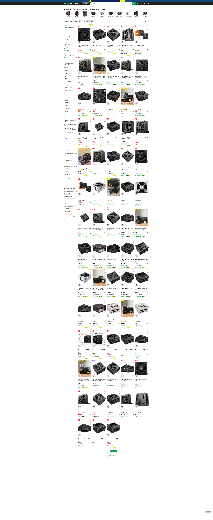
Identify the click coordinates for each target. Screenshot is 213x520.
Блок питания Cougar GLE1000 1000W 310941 (126, 380)
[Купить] (91, 50)
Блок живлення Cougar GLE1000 (127, 228)
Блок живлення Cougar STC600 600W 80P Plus (127, 168)
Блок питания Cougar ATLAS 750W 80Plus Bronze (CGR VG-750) (98, 380)
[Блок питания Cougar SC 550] (142, 156)
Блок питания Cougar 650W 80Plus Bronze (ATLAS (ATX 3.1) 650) (113, 107)
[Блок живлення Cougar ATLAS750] (85, 65)
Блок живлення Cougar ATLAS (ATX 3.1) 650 (127, 260)
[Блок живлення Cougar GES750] (113, 156)
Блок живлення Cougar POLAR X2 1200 (98, 198)
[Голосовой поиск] (130, 3)
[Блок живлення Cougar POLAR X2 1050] (85, 277)
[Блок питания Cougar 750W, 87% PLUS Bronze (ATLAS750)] (99, 217)
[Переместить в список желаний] (91, 27)
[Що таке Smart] (93, 24)
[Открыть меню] (65, 3)
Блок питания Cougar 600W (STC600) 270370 (112, 380)
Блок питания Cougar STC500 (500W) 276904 (97, 410)
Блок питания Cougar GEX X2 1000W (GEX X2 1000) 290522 (140, 410)
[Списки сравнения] (145, 3)
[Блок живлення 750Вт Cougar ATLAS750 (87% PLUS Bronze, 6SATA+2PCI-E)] (142, 65)
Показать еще (66, 50)
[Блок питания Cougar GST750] (113, 127)
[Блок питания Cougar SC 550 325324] (142, 368)
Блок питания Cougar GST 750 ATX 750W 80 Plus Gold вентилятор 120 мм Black (84, 350)
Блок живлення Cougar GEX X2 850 (99, 259)
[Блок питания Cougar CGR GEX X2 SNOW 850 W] (142, 308)
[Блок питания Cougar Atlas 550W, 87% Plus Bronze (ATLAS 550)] (85, 127)
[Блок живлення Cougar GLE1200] (85, 308)
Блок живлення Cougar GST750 (112, 438)
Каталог (86, 3)
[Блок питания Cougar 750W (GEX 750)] (127, 34)
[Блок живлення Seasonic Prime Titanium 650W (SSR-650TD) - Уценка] (127, 308)
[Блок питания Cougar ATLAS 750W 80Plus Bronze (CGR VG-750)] (99, 368)
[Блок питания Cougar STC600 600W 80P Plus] (113, 217)
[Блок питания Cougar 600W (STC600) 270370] (113, 368)
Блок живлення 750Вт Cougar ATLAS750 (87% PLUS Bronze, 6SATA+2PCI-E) (140, 77)
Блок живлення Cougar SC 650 (112, 259)
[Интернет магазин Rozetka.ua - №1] (73, 3)
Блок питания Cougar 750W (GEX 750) (127, 46)
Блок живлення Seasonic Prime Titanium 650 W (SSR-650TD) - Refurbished (83, 380)
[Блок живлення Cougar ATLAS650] (99, 156)
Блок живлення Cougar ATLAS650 (98, 167)
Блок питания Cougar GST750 (112, 137)
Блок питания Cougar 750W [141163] (84, 228)
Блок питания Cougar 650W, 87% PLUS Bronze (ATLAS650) (127, 77)
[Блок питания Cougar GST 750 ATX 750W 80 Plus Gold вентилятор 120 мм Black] (85, 339)
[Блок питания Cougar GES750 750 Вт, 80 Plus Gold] (142, 96)
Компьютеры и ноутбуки (70, 7)
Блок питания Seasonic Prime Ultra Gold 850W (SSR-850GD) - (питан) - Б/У (98, 289)
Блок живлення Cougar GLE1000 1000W (84, 439)
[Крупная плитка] (146, 21)
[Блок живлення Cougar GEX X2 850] (99, 248)
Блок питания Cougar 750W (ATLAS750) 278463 (83, 410)
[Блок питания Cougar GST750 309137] (113, 399)
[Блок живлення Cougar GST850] (127, 187)
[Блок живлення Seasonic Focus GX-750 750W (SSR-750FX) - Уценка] (113, 187)
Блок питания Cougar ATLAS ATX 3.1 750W (99, 107)
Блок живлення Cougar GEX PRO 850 (141, 289)
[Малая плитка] (148, 21)
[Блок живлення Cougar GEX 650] (85, 248)
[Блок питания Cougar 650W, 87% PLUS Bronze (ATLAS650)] (127, 65)
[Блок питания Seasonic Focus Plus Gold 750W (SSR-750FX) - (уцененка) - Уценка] (142, 217)
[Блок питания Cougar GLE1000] (85, 96)
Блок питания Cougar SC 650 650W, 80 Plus (84, 46)
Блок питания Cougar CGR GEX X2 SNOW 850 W (141, 320)
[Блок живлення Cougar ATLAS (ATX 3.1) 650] (127, 248)
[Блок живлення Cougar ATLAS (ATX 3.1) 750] (127, 277)
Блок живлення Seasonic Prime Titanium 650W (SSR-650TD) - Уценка (126, 320)
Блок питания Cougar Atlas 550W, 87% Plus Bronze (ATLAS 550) (84, 138)
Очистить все (75, 21)
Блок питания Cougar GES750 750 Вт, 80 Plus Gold (141, 107)
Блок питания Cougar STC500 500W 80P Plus (113, 46)
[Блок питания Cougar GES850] (113, 339)
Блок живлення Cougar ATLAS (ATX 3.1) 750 (127, 289)
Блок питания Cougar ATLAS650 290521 (127, 410)
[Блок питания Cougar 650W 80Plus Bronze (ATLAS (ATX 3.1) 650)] (113, 96)
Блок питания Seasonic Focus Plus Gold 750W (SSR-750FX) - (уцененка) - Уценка (141, 229)
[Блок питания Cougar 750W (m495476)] (99, 127)
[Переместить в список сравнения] (91, 29)
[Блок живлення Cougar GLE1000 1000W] (85, 428)
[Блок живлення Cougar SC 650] (113, 248)
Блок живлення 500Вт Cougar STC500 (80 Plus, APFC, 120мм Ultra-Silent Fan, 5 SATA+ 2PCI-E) (127, 138)
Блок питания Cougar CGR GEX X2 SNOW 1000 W (113, 320)
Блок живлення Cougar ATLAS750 (84, 76)
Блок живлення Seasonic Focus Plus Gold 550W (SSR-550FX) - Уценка (98, 77)
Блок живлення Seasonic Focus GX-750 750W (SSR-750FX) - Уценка (113, 198)
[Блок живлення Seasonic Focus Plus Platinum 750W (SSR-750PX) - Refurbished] (127, 96)
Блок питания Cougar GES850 (112, 349)
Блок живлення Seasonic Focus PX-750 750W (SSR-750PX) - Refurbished (84, 168)
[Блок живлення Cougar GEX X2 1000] (99, 308)
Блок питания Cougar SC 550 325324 (140, 380)
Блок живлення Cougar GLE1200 (84, 319)
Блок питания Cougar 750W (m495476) (97, 138)
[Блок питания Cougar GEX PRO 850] (99, 34)
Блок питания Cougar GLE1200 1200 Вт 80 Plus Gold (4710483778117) (141, 350)
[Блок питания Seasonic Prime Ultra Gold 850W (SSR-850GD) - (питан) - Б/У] (99, 277)
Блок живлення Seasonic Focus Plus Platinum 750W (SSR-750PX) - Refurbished (127, 108)
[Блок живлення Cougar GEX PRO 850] (142, 277)
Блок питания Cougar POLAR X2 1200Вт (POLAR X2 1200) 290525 (141, 198)
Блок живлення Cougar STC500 (141, 45)
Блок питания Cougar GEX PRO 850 (98, 45)
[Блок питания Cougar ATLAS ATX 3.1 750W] (99, 96)
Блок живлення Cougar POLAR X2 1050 (84, 289)
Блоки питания (90, 7)
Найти (133, 3)
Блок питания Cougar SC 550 (140, 167)
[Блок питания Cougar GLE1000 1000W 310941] (127, 368)
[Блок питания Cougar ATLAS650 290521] (127, 399)
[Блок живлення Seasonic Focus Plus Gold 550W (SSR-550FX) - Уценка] (99, 65)
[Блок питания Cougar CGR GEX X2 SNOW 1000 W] (113, 308)
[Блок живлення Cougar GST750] (113, 428)
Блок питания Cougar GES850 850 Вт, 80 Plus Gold (113, 77)
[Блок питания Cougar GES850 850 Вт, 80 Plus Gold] (113, 65)
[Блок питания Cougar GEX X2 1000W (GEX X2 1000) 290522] (142, 399)
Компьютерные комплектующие (81, 7)
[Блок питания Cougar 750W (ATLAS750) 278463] (85, 399)
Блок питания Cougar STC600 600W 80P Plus (113, 229)
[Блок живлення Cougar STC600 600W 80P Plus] (127, 156)
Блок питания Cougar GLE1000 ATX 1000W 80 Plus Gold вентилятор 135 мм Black (98, 350)
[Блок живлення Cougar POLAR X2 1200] (99, 187)
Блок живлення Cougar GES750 (112, 167)
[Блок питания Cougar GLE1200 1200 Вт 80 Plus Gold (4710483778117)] (142, 339)
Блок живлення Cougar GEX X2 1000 (98, 320)
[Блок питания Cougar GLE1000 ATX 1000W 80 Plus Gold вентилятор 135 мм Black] (99, 339)
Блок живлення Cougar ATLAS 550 (141, 137)
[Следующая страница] (147, 456)
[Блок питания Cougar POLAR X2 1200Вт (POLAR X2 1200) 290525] (142, 187)
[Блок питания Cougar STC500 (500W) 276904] (99, 399)
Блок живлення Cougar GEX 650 (84, 259)
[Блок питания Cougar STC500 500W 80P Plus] (113, 34)
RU (137, 3)
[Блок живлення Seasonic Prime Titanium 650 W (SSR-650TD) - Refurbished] (85, 368)
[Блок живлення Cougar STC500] (142, 34)
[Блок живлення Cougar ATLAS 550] (142, 127)
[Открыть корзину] (148, 3)
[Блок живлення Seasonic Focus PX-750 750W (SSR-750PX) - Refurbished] (85, 156)
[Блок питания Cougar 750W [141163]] (85, 217)
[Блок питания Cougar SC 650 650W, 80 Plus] (85, 34)
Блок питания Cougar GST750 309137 (112, 410)
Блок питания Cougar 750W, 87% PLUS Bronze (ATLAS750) (98, 229)
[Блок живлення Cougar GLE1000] (85, 187)
